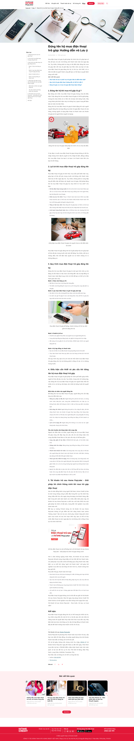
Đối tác (47, 3)
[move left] (28, 693)
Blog (83, 3)
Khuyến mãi (55, 3)
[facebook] (55, 664)
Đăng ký (91, 3)
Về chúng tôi (77, 3)
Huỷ (112, 3)
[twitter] (62, 664)
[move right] (106, 693)
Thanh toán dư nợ (65, 3)
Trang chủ (28, 8)
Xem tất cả (66, 712)
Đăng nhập (101, 3)
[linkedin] (58, 664)
